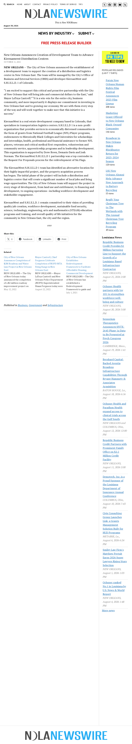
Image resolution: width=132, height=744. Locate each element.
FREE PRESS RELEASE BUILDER (66, 42)
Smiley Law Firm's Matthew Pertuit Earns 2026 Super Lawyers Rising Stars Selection (115, 557)
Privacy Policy (50, 4)
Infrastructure (55, 305)
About (27, 4)
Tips (81, 4)
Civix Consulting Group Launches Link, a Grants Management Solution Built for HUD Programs (113, 522)
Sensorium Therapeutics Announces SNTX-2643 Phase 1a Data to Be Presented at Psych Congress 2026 (114, 330)
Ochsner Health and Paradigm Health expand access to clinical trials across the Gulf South (114, 411)
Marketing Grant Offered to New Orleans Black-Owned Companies (115, 120)
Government (35, 305)
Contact (37, 4)
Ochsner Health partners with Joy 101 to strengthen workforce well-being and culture (113, 294)
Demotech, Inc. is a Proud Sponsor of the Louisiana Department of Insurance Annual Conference (114, 486)
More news (108, 610)
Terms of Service (68, 4)
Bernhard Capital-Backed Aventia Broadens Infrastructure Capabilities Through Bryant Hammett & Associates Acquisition (115, 373)
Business (23, 305)
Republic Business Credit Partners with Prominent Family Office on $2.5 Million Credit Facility (115, 449)
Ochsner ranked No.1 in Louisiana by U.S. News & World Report (114, 588)
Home (19, 4)
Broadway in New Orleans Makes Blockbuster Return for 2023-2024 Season (113, 149)
